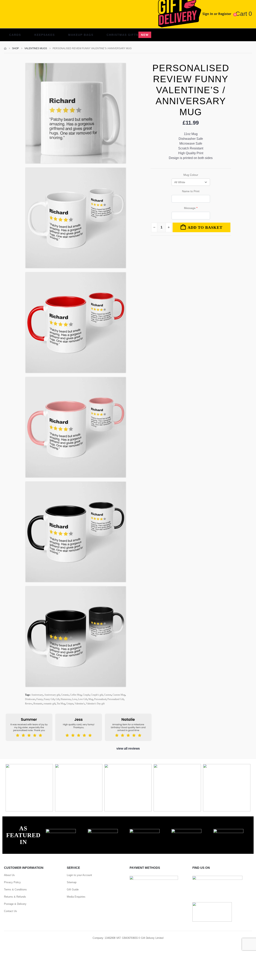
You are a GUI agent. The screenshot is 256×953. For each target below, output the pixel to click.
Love (74, 699)
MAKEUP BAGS (80, 34)
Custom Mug (119, 694)
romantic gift (50, 703)
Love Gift (82, 699)
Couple (86, 694)
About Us (9, 875)
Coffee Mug (76, 694)
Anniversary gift (52, 694)
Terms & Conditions (15, 889)
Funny (39, 699)
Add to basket (205, 227)
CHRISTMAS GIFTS (128, 34)
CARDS (15, 34)
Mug (90, 699)
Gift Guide (73, 889)
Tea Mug (61, 703)
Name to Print (190, 191)
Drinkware (30, 699)
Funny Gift (49, 699)
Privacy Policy (12, 882)
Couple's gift (97, 694)
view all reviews (128, 748)
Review (28, 703)
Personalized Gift (115, 699)
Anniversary (37, 694)
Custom (107, 694)
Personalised (100, 699)
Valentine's (80, 703)
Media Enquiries (76, 896)
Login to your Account (79, 875)
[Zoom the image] (61, 831)
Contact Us (10, 911)
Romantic (37, 703)
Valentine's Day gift (95, 703)
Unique (69, 703)
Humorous (66, 699)
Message (190, 208)
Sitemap (71, 882)
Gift (57, 699)
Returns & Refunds (15, 896)
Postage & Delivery (15, 903)
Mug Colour (190, 174)
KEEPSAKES (44, 34)
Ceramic (65, 694)
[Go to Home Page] (5, 48)
